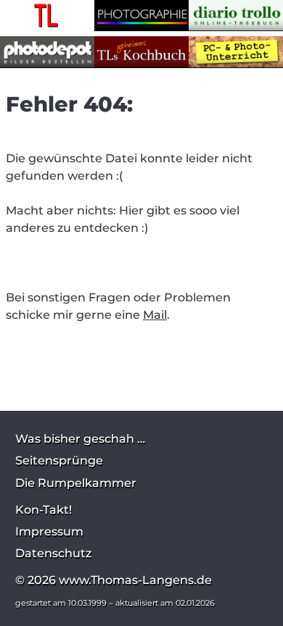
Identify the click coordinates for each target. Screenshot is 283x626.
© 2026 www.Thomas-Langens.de (113, 580)
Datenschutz (53, 553)
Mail (155, 315)
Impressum (49, 531)
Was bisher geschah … (80, 439)
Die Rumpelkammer (75, 483)
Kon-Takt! (43, 510)
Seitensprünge (59, 460)
